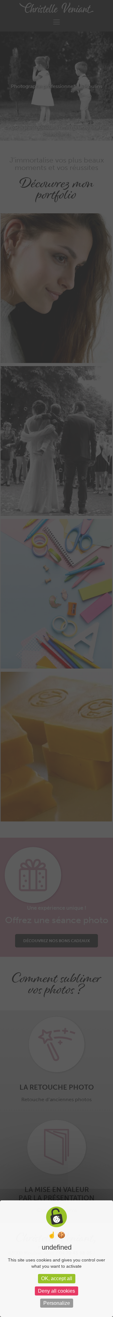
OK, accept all (56, 1278)
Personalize (56, 1303)
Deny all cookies (56, 1291)
